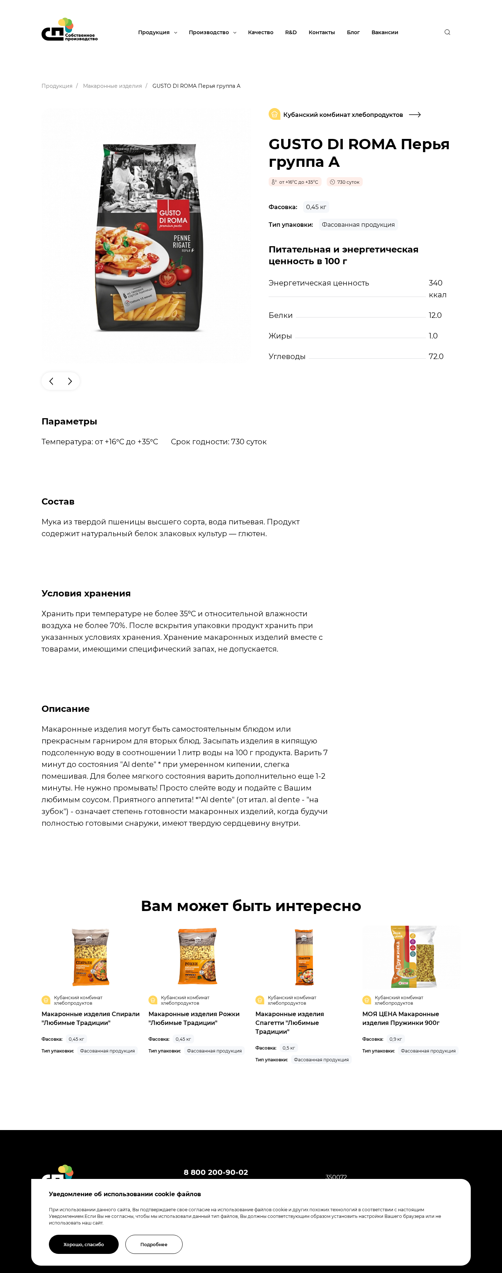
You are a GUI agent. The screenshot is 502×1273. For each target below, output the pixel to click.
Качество (260, 32)
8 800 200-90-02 (216, 1172)
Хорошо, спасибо (84, 1244)
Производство (209, 32)
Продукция (154, 32)
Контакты (322, 32)
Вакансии (385, 32)
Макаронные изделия (112, 85)
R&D (291, 32)
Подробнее (154, 1244)
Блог (353, 32)
